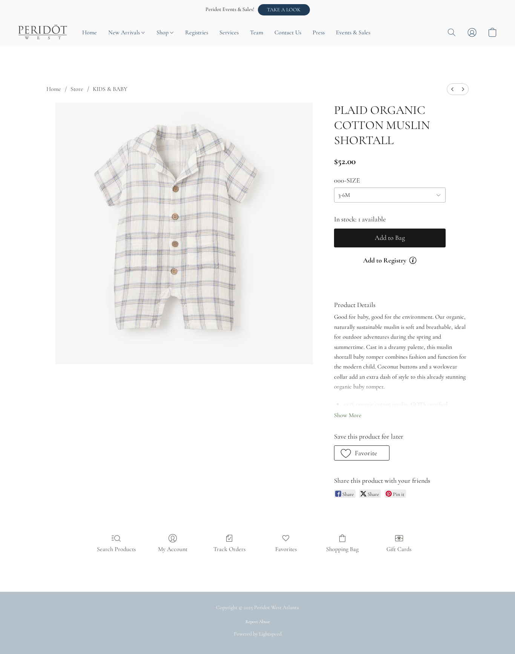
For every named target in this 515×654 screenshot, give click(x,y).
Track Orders (229, 549)
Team (256, 32)
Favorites (286, 549)
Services (229, 32)
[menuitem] (452, 89)
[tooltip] (413, 260)
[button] (284, 9)
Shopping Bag (342, 549)
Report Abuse (257, 621)
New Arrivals (124, 32)
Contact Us (287, 32)
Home (89, 32)
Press (319, 32)
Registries (196, 32)
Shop (163, 32)
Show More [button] (348, 415)
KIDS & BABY (110, 89)
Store (77, 89)
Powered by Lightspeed (258, 634)
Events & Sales (353, 32)
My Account (172, 549)
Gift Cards (398, 549)
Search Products (116, 549)
